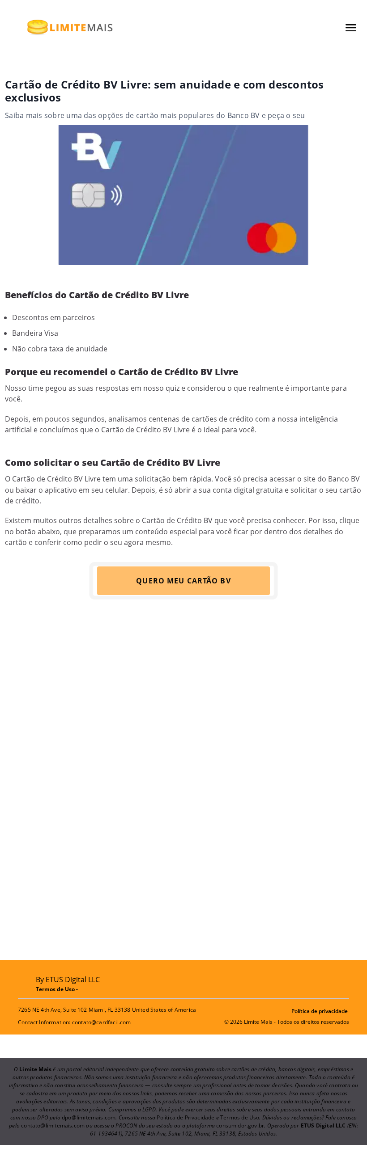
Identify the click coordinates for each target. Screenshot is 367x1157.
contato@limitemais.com (53, 1125)
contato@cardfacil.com (101, 1022)
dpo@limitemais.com (88, 1117)
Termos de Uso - (57, 989)
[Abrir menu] (351, 27)
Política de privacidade (319, 1011)
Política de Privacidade (185, 1117)
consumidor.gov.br (240, 1125)
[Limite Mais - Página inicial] (70, 27)
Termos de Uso (239, 1117)
